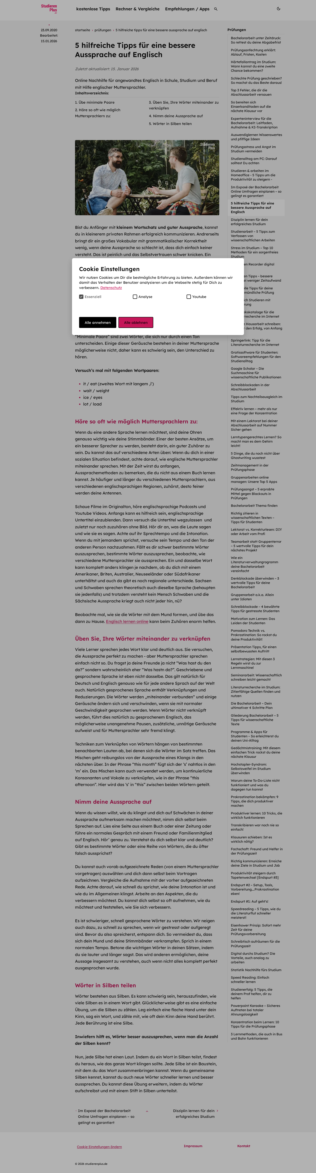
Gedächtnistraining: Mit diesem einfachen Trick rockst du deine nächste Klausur (255, 752)
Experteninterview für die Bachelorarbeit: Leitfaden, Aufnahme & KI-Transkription (254, 123)
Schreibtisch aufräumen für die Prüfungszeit (255, 943)
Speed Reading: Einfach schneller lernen (250, 979)
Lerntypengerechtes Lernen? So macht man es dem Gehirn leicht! (256, 441)
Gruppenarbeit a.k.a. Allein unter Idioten (252, 597)
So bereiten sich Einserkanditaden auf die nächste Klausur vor (251, 106)
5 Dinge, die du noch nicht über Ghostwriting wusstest (255, 455)
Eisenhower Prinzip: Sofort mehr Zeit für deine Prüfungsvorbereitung (256, 929)
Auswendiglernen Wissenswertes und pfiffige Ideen (256, 137)
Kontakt (243, 1146)
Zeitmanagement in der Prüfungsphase (249, 467)
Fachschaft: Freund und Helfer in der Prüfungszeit (257, 851)
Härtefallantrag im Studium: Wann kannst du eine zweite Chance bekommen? (253, 66)
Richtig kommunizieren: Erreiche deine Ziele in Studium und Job (256, 863)
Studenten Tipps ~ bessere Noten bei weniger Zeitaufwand (256, 278)
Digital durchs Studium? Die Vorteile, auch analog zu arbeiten (253, 958)
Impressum (193, 1146)
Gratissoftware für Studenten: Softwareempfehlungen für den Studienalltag (256, 356)
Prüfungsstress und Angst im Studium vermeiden (253, 149)
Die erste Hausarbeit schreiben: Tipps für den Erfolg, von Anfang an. (256, 328)
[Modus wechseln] (279, 9)
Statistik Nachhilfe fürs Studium (256, 970)
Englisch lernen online (127, 621)
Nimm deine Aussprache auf (178, 116)
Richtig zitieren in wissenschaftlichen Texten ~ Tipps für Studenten (252, 517)
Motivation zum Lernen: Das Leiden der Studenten (253, 621)
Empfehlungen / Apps (187, 8)
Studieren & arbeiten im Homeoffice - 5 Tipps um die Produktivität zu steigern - (253, 175)
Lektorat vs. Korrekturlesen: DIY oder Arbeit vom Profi (256, 531)
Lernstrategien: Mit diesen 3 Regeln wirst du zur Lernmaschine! (253, 663)
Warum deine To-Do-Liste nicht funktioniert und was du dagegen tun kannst (255, 784)
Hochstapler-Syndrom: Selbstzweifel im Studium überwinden (251, 768)
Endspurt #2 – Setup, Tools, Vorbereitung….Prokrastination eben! (255, 889)
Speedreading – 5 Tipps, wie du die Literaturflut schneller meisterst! (256, 913)
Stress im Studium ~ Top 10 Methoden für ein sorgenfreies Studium (254, 252)
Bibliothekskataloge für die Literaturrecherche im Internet (255, 314)
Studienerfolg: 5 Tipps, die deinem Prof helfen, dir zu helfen (251, 993)
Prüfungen (236, 29)
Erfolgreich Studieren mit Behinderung (250, 302)
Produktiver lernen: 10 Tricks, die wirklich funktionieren (256, 815)
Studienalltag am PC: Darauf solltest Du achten (254, 161)
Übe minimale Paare (97, 102)
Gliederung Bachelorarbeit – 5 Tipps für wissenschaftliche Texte (255, 719)
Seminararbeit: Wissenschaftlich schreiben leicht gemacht (256, 677)
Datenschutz (111, 287)
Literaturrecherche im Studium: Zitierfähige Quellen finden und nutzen (255, 691)
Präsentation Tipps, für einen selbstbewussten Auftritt (253, 649)
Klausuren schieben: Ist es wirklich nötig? (251, 839)
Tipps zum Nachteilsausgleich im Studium (256, 399)
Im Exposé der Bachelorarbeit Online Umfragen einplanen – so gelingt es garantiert (256, 191)
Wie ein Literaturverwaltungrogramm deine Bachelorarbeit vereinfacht (254, 564)
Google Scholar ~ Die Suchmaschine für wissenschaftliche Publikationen (256, 373)
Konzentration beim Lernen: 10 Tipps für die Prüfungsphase (255, 1024)
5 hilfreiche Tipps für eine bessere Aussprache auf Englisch (252, 207)
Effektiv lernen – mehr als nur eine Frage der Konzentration (254, 411)
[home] (49, 9)
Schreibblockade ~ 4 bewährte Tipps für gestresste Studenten (255, 609)
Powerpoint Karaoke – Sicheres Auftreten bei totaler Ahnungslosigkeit (255, 1010)
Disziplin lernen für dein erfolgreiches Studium (249, 222)
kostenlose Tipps (93, 8)
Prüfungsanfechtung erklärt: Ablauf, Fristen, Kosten (253, 52)
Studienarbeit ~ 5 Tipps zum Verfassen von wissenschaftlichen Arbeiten (253, 235)
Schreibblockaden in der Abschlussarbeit (250, 387)
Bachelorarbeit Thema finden (254, 506)
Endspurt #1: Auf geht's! (250, 901)
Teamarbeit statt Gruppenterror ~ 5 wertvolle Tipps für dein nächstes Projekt (256, 546)
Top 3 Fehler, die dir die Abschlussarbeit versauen (251, 92)
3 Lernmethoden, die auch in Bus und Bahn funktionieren (256, 1036)
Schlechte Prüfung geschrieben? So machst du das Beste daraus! (257, 80)
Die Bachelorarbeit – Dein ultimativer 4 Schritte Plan (252, 705)
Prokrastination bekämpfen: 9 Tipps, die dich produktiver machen (254, 801)
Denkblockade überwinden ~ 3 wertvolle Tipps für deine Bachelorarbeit (255, 582)
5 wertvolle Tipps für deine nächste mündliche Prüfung (253, 290)
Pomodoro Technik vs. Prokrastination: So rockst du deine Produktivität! (254, 635)
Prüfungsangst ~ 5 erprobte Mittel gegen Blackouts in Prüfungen (252, 493)
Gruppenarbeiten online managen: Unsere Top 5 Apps (254, 479)
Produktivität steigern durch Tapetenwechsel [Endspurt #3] (255, 875)
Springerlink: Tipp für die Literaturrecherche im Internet (255, 342)
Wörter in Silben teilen (172, 123)
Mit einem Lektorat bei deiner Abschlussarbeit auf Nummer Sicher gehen (254, 425)
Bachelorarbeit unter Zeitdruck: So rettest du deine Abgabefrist (256, 40)
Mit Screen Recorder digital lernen (252, 266)
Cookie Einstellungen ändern (99, 1147)
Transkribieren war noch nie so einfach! (255, 827)
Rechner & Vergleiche (138, 8)
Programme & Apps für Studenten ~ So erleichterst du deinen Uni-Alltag (255, 736)
